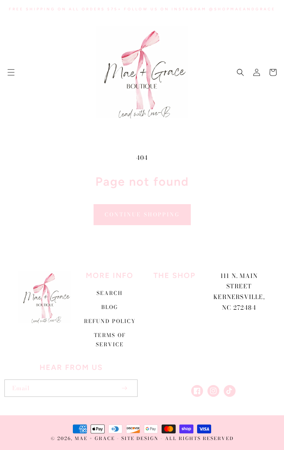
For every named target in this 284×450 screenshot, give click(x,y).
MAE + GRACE (96, 438)
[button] (11, 72)
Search (110, 293)
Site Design (140, 438)
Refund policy (110, 321)
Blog (109, 307)
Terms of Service (110, 339)
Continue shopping (142, 214)
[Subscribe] (124, 388)
